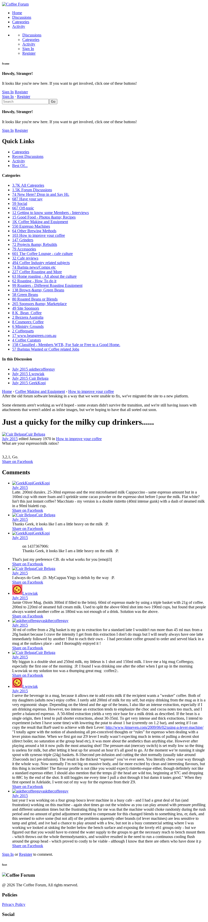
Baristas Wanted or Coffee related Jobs (45, 349)
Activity (18, 26)
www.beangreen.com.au (34, 335)
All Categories (28, 185)
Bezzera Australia (27, 317)
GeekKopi (41, 483)
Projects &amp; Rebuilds (34, 244)
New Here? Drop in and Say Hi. (40, 194)
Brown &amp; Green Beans (38, 290)
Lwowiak (30, 593)
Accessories (24, 249)
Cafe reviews (25, 258)
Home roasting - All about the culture (44, 276)
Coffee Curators (26, 340)
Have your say (27, 199)
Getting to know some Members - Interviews (50, 212)
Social (19, 203)
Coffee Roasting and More (37, 272)
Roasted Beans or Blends (35, 299)
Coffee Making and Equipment (40, 222)
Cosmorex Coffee (28, 322)
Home (17, 13)
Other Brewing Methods (34, 231)
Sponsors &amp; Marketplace (39, 304)
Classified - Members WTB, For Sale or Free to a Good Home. (66, 344)
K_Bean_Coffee (27, 313)
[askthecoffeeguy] (27, 620)
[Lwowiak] (17, 593)
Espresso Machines (31, 226)
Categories (20, 22)
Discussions (21, 17)
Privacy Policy (13, 904)
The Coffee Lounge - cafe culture (42, 253)
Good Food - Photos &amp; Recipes (44, 217)
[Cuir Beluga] (14, 434)
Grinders (22, 240)
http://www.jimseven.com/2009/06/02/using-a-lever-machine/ (154, 727)
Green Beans (25, 294)
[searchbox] (25, 101)
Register (29, 53)
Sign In (28, 49)
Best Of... (20, 165)
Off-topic (23, 208)
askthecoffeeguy (55, 620)
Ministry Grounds (28, 326)
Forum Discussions (32, 190)
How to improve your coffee (38, 235)
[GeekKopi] (22, 483)
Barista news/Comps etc (34, 267)
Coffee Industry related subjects (41, 263)
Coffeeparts (23, 331)
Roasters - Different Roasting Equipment (47, 285)
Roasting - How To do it (34, 281)
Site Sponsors (25, 308)
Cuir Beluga (35, 434)
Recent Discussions (27, 156)
